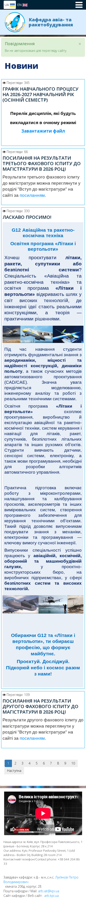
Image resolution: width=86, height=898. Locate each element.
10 (73, 763)
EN (19, 5)
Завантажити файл (43, 131)
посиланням (32, 195)
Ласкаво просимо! (27, 217)
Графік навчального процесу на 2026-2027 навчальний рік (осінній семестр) (40, 94)
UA (7, 5)
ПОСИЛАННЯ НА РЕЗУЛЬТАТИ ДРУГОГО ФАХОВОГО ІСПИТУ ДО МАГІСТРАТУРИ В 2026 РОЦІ (40, 706)
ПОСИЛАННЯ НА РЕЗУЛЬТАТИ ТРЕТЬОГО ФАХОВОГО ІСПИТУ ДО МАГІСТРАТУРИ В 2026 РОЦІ (42, 163)
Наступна (14, 770)
